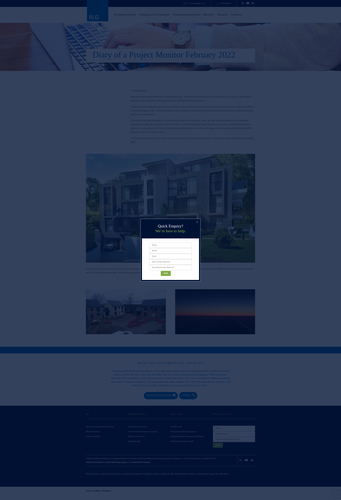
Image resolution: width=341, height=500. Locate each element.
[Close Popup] (197, 222)
